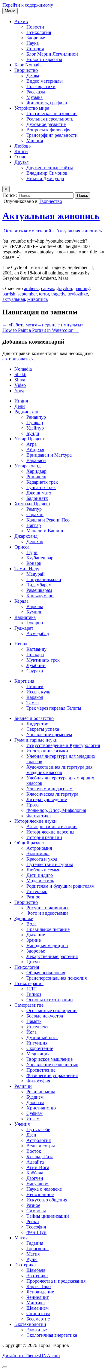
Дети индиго (39, 875)
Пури (32, 552)
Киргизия (24, 681)
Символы (36, 1210)
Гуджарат (23, 628)
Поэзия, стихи (41, 86)
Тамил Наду (26, 568)
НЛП (31, 988)
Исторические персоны (50, 831)
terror (44, 293)
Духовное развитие (46, 124)
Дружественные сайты (49, 167)
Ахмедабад (37, 633)
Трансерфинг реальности (52, 135)
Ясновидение (40, 1291)
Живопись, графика (46, 102)
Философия (38, 1080)
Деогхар (34, 541)
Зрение (33, 940)
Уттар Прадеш (29, 438)
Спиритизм (38, 1313)
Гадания (34, 1243)
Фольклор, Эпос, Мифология (56, 810)
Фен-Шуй (36, 1232)
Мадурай (35, 574)
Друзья (21, 162)
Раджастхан (26, 411)
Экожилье (36, 1329)
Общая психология (45, 972)
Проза (32, 804)
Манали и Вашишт (45, 530)
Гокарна (34, 622)
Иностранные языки (47, 750)
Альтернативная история (51, 826)
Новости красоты (44, 59)
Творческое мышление (49, 1059)
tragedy (58, 293)
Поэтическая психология (51, 113)
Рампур (34, 509)
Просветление (41, 1070)
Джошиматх (38, 492)
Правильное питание (48, 929)
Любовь (22, 145)
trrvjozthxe (78, 293)
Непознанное (40, 1194)
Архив (21, 21)
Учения (22, 1124)
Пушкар (34, 422)
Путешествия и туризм (49, 864)
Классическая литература (52, 794)
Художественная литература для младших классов (59, 769)
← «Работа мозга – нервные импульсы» (43, 324)
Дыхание (35, 934)
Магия (21, 1237)
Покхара (35, 654)
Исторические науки (35, 821)
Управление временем (49, 734)
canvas (47, 288)
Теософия (36, 1226)
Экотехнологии (30, 1324)
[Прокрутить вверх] (4, 1367)
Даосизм (35, 1102)
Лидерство (37, 723)
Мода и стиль (40, 880)
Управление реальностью (52, 1064)
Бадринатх (37, 498)
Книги (21, 151)
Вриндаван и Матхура (49, 455)
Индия (21, 400)
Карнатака (25, 617)
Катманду (36, 649)
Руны (32, 1259)
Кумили (34, 611)
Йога (31, 1032)
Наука (32, 43)
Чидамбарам (39, 584)
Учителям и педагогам (49, 788)
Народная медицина (47, 945)
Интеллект (37, 1026)
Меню (10, 11)
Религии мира (40, 1091)
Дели (19, 406)
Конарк (33, 563)
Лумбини (36, 665)
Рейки (32, 1221)
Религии (23, 1086)
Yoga (19, 390)
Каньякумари (40, 595)
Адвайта (35, 1161)
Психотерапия (29, 983)
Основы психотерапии (49, 999)
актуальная (13, 299)
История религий (44, 837)
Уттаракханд (27, 465)
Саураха (34, 670)
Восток (33, 1151)
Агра (31, 444)
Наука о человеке (44, 1189)
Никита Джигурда (45, 178)
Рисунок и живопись (47, 907)
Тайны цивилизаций (47, 1216)
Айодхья (35, 449)
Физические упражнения (52, 1075)
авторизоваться (18, 358)
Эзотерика (25, 1264)
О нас (20, 156)
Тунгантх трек (41, 487)
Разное (33, 896)
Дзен (31, 1134)
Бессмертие (38, 1318)
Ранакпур (36, 417)
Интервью (36, 891)
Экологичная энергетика (51, 1335)
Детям (32, 75)
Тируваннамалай (43, 579)
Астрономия (39, 848)
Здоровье (35, 37)
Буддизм (35, 1097)
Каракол (34, 697)
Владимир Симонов (47, 173)
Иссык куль (38, 691)
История (35, 48)
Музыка (34, 97)
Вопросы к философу (48, 129)
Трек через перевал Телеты (53, 708)
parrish (8, 293)
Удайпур (35, 427)
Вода (31, 923)
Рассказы (35, 91)
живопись (37, 299)
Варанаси (36, 460)
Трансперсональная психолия (56, 978)
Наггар (33, 525)
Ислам (33, 1118)
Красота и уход (41, 858)
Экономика (38, 853)
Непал (20, 643)
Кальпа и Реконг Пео (48, 519)
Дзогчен (34, 1178)
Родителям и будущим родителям (60, 886)
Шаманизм (37, 1308)
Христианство (41, 1107)
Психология (38, 32)
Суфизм (34, 1113)
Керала (21, 601)
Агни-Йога (37, 1167)
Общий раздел (29, 842)
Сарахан (35, 514)
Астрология (38, 1140)
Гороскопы (37, 1248)
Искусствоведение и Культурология (63, 745)
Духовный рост (42, 1037)
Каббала (34, 1172)
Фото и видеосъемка (47, 913)
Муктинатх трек (43, 660)
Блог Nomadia (28, 64)
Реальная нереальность (49, 118)
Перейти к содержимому (27, 5)
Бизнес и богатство (34, 718)
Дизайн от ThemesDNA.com (31, 1355)
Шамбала (35, 1270)
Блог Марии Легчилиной (52, 54)
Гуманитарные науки (36, 739)
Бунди (32, 433)
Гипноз (33, 994)
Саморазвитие (29, 1005)
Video (20, 385)
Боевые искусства (44, 1015)
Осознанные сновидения (51, 1010)
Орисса (21, 546)
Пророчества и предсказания (56, 1281)
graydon (64, 288)
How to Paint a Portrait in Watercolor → (40, 330)
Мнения (34, 140)
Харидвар (36, 471)
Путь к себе (38, 1129)
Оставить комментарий (53, 230)
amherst (31, 288)
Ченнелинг (37, 1297)
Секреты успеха (42, 729)
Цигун (33, 961)
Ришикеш (36, 476)
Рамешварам (39, 590)
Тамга (32, 702)
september (27, 293)
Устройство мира (31, 108)
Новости (35, 26)
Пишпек (35, 686)
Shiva (19, 379)
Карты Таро (38, 1286)
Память (33, 1021)
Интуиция (36, 1042)
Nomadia (23, 369)
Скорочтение (39, 1048)
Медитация (38, 1053)
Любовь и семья (42, 869)
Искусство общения (46, 1199)
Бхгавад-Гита (39, 1156)
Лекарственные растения (52, 956)
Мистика (35, 1302)
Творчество (26, 70)
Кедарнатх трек (42, 482)
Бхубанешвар (39, 557)
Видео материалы (44, 81)
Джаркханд (26, 536)
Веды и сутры (40, 1145)
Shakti (20, 374)
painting (82, 288)
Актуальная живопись (51, 215)
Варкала (34, 606)
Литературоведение (46, 799)
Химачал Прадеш (32, 503)
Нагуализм (37, 1183)
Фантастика (38, 815)
